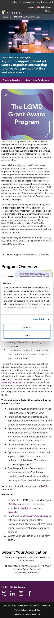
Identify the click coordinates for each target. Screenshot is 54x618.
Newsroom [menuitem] (33, 7)
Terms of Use (34, 610)
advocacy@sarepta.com (13, 382)
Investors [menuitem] (47, 2)
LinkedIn (13, 593)
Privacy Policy (20, 610)
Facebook (31, 593)
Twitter (4, 593)
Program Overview (11, 80)
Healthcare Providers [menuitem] (31, 2)
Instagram (22, 593)
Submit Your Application (37, 80)
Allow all (27, 327)
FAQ (43, 486)
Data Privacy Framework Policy (27, 614)
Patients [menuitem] (14, 2)
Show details (39, 319)
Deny (27, 335)
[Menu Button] (48, 11)
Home (5, 17)
